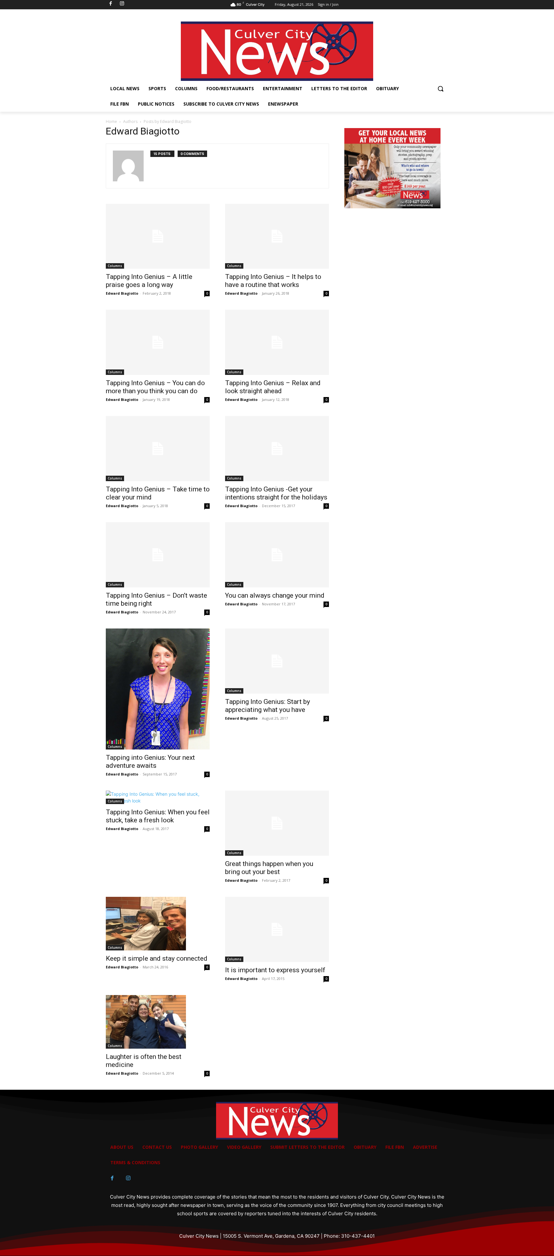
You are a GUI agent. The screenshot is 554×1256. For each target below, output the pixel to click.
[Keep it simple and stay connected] (158, 923)
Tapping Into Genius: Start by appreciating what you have (267, 706)
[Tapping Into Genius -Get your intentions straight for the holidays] (277, 448)
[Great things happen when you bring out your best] (277, 823)
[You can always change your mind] (277, 554)
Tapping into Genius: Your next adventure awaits (150, 761)
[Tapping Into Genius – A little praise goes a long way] (158, 236)
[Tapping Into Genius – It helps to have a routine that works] (277, 236)
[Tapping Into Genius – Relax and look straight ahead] (277, 342)
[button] (440, 88)
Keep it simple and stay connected (156, 958)
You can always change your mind (274, 595)
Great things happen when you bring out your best (269, 868)
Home (111, 121)
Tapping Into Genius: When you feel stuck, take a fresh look (158, 816)
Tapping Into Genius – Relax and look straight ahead (273, 387)
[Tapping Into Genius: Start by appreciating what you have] (277, 661)
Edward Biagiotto (122, 293)
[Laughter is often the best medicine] (158, 1022)
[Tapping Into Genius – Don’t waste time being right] (158, 554)
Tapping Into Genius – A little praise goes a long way (149, 281)
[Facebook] (112, 1178)
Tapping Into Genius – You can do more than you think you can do (155, 387)
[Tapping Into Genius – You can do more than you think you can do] (158, 342)
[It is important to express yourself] (277, 929)
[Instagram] (128, 1178)
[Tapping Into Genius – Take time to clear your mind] (158, 448)
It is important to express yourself (275, 970)
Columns (115, 266)
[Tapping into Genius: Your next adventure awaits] (158, 688)
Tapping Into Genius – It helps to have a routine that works (273, 281)
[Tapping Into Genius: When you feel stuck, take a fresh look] (158, 797)
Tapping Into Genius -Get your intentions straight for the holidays (276, 493)
